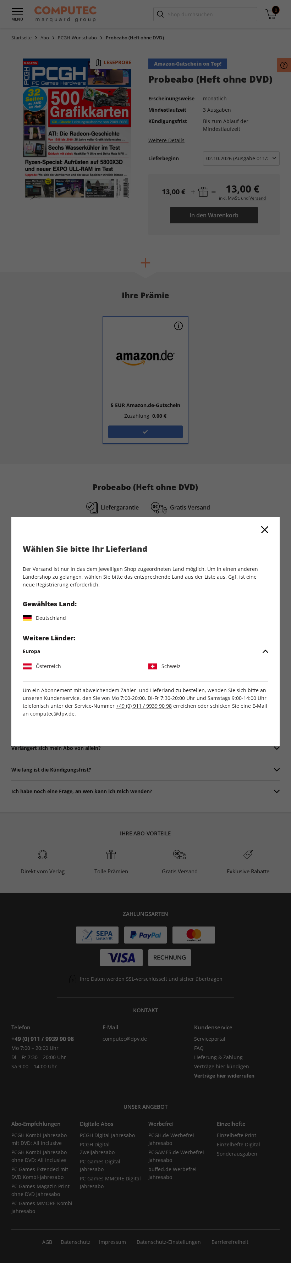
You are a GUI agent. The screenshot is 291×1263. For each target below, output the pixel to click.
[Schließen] (264, 529)
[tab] (145, 651)
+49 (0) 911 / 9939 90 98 (144, 705)
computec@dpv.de (52, 713)
